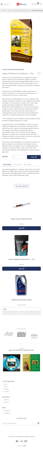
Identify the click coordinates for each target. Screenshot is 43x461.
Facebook (7, 410)
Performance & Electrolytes (21, 10)
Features (7, 164)
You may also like (21, 186)
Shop (9, 10)
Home (4, 10)
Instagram (7, 413)
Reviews (28, 164)
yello (25, 446)
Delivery (18, 164)
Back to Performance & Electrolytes (13, 69)
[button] (1, 4)
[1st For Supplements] (21, 4)
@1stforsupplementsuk (21, 350)
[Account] (35, 4)
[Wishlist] (33, 4)
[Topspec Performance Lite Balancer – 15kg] (21, 40)
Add (33, 157)
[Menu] (40, 4)
